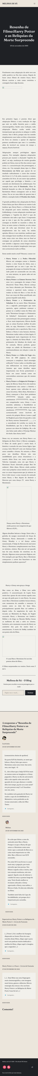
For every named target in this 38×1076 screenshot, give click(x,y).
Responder (6, 816)
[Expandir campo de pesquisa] (32, 1067)
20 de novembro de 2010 (11, 747)
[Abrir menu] (34, 3)
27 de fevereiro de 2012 (11, 969)
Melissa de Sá (9, 3)
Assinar (30, 693)
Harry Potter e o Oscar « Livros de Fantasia (18, 966)
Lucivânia (6, 744)
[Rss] (9, 1067)
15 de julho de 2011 (9, 925)
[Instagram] (4, 1067)
